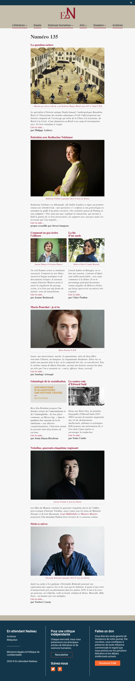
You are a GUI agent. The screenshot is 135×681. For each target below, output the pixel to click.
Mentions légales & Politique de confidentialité (23, 653)
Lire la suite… (37, 127)
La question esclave (42, 45)
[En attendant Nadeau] (67, 13)
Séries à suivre (39, 524)
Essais (37, 25)
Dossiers (98, 25)
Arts (82, 25)
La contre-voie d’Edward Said (77, 382)
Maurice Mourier (89, 513)
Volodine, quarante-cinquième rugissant (54, 448)
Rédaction (12, 639)
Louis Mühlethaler (69, 513)
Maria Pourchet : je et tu (45, 307)
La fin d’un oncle (74, 234)
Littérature (18, 25)
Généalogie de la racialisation (48, 381)
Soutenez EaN (107, 663)
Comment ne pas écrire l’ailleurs (44, 234)
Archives (118, 25)
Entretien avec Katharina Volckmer (52, 137)
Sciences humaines (59, 25)
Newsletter (61, 654)
